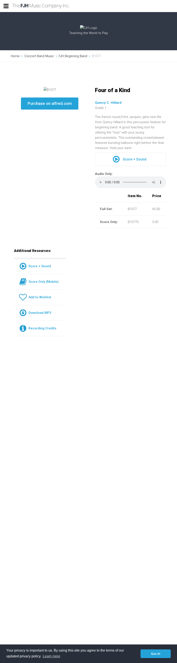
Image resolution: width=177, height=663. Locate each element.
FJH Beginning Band (73, 56)
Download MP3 (39, 313)
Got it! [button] (155, 653)
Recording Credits (41, 328)
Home (15, 56)
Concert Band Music (39, 56)
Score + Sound (134, 159)
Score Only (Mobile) (43, 282)
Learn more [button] (51, 656)
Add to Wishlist (39, 297)
